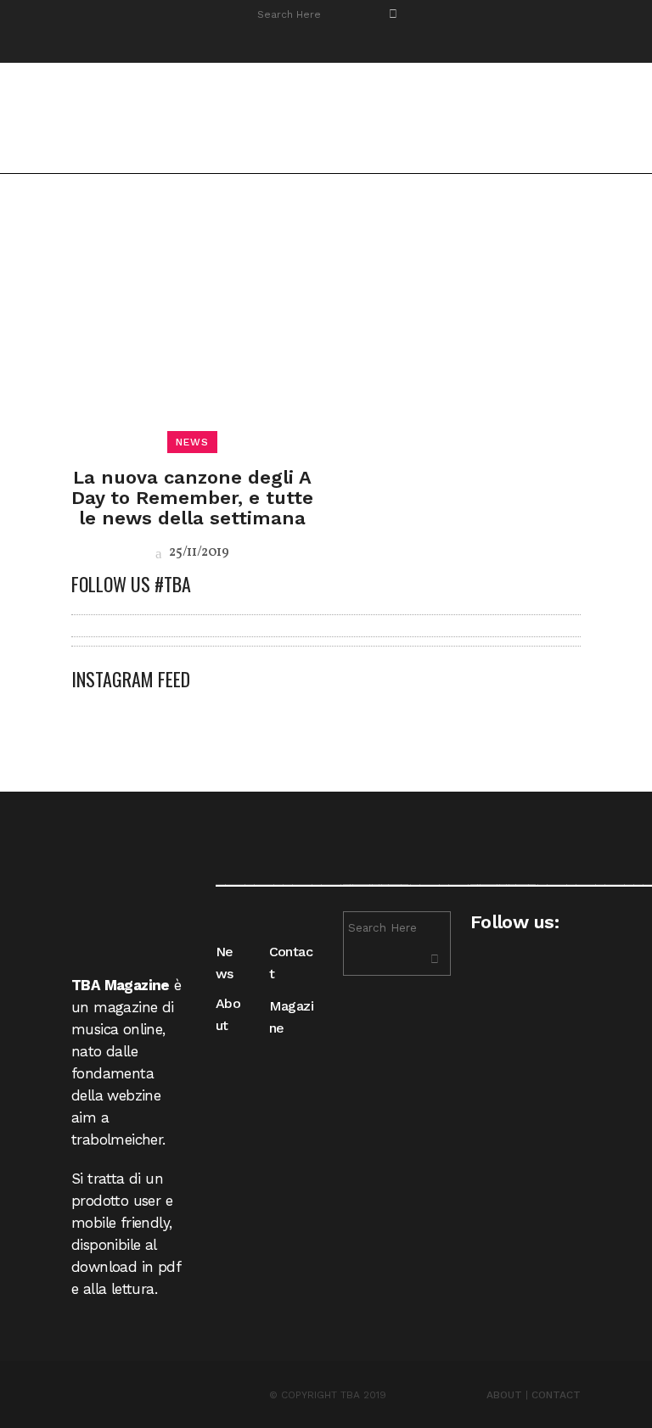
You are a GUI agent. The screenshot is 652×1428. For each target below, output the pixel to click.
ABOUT (504, 1395)
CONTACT (556, 1395)
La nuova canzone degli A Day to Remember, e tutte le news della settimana (192, 498)
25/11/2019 (197, 552)
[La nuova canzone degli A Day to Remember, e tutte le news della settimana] (192, 320)
